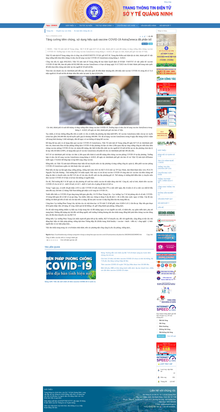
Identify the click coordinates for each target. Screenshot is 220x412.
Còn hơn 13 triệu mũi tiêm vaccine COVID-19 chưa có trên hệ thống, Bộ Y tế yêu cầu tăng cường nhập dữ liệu (127, 260)
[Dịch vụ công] (166, 265)
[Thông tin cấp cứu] (166, 89)
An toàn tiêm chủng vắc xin (83, 31)
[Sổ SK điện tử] (166, 117)
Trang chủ (49, 31)
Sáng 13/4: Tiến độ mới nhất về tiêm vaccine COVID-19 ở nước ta (70, 282)
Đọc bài (144, 44)
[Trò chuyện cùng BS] (166, 228)
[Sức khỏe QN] (166, 143)
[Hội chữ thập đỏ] (166, 220)
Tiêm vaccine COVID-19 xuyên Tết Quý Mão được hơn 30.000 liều (125, 264)
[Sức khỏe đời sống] (166, 213)
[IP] (166, 308)
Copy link (150, 234)
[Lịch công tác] (166, 79)
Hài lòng (162, 323)
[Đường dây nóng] (166, 71)
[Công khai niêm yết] (166, 278)
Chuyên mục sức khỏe (63, 31)
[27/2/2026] (166, 50)
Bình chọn (161, 336)
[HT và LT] (166, 247)
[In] (149, 36)
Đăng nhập (167, 2)
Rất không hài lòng (166, 332)
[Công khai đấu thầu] (166, 272)
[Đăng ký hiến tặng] (166, 101)
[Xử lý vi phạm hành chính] (166, 133)
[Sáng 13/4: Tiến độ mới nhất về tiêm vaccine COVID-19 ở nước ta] (71, 265)
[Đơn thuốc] (166, 288)
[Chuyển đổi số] (166, 237)
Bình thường (163, 326)
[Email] (152, 36)
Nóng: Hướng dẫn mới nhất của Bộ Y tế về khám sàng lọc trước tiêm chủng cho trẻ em (126, 254)
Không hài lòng (164, 329)
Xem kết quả (171, 336)
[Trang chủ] (110, 11)
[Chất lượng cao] (166, 256)
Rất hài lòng (163, 320)
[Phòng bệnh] (166, 299)
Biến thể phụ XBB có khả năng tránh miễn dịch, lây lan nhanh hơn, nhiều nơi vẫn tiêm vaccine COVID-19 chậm (127, 269)
